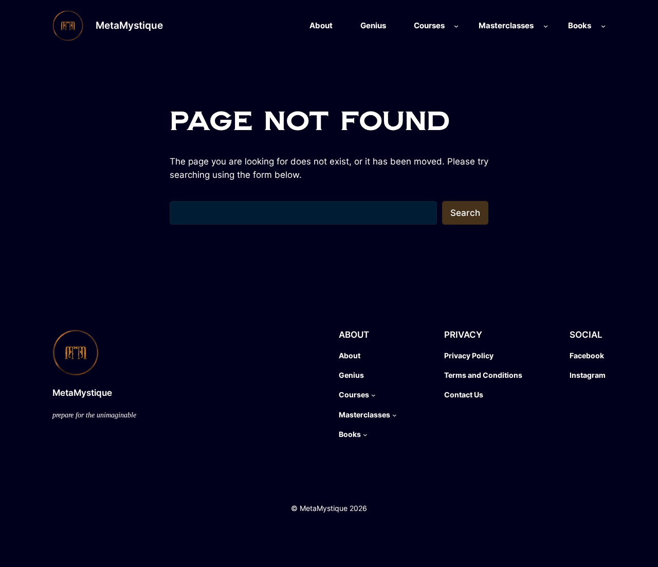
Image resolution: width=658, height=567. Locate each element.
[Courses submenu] (456, 26)
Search (465, 213)
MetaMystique (129, 25)
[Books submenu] (603, 26)
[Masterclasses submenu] (545, 26)
